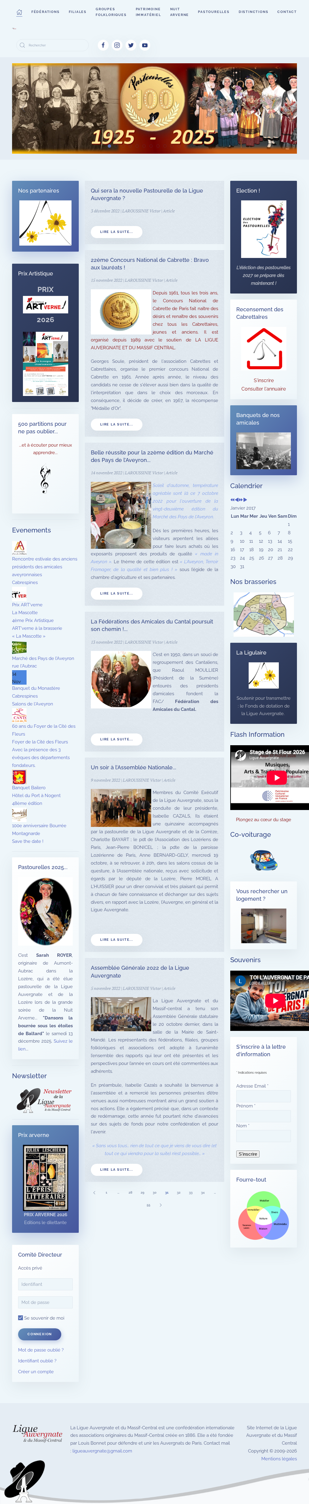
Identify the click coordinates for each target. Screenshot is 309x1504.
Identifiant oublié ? (37, 1361)
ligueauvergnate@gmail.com (102, 1451)
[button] (19, 12)
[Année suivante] (241, 500)
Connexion (39, 1334)
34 (203, 1193)
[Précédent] (94, 1192)
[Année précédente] (232, 500)
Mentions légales (279, 1459)
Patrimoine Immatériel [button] (148, 12)
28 (130, 1193)
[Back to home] (14, 29)
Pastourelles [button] (214, 12)
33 (191, 1193)
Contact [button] (287, 12)
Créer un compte (36, 1371)
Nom (243, 1126)
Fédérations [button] (45, 12)
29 (142, 1193)
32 (178, 1193)
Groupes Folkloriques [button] (111, 12)
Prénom (246, 1106)
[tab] (109, 146)
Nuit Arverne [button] (179, 12)
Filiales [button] (78, 12)
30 (155, 1193)
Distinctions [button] (254, 12)
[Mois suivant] (245, 500)
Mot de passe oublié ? (41, 1350)
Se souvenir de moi (43, 1318)
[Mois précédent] (237, 500)
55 (148, 1205)
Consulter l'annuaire (263, 389)
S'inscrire (264, 380)
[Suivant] (160, 1205)
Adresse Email (252, 1086)
